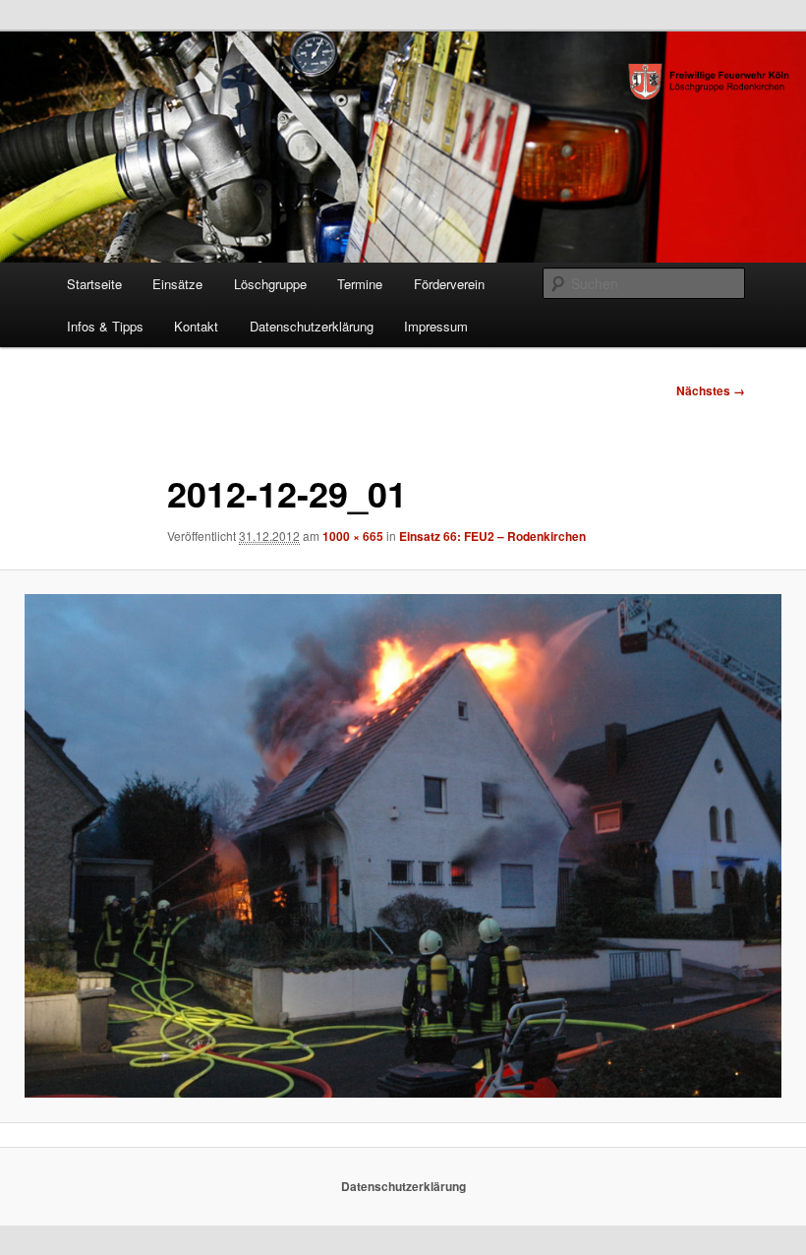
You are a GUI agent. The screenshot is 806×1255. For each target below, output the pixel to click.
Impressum (436, 326)
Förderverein (449, 283)
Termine (359, 283)
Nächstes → (710, 390)
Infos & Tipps (105, 326)
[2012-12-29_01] (403, 846)
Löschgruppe (270, 283)
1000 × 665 (352, 536)
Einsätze (177, 283)
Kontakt (196, 326)
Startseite (94, 283)
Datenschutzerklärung (312, 326)
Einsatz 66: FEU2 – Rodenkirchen (492, 536)
